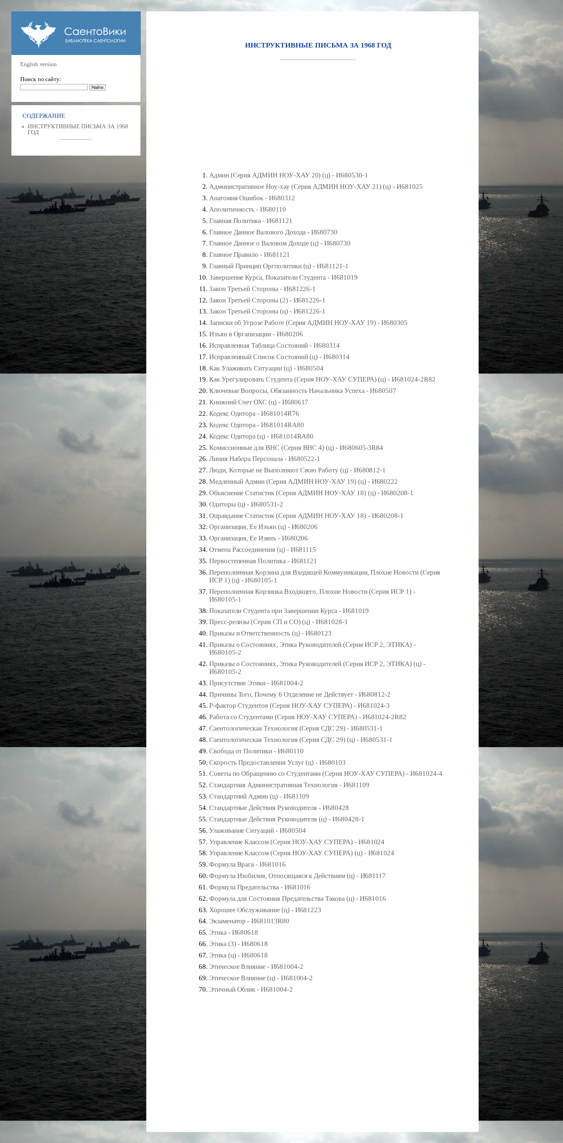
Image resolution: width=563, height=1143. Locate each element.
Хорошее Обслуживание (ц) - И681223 (265, 909)
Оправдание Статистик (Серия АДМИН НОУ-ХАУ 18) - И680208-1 (306, 515)
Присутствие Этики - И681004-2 (256, 683)
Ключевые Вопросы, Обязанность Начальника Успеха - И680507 (302, 390)
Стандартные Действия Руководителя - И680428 (279, 807)
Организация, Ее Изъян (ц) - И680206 (263, 526)
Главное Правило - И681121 (249, 254)
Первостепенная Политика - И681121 (263, 561)
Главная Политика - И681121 (251, 220)
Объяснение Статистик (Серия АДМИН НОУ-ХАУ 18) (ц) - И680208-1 (311, 492)
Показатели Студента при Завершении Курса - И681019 (289, 610)
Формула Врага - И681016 (247, 864)
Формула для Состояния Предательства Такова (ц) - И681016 (297, 898)
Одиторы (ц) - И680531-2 (246, 504)
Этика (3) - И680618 (238, 943)
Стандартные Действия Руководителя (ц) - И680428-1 (287, 819)
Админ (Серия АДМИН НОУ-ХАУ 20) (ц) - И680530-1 (288, 175)
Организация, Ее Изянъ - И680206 (258, 538)
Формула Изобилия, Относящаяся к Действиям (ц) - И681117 (297, 875)
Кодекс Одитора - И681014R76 (254, 413)
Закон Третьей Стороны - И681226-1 (262, 288)
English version (38, 64)
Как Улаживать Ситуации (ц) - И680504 (266, 368)
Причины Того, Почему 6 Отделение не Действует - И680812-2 (300, 694)
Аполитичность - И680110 (247, 209)
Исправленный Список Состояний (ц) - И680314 (279, 356)
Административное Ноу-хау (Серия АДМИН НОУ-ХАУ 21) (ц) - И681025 (316, 186)
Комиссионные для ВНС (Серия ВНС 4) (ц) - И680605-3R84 (296, 447)
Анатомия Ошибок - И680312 (252, 198)
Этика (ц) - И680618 (238, 955)
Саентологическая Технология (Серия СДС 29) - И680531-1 (296, 728)
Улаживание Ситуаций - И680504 (257, 830)
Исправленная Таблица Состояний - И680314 (274, 345)
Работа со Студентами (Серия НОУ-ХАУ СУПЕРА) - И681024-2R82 (307, 716)
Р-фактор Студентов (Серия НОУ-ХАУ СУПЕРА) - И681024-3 (299, 705)
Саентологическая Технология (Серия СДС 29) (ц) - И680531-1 (301, 739)
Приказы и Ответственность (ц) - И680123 (270, 633)
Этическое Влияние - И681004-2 (256, 966)
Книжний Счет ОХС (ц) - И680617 (259, 402)
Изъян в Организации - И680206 (256, 334)
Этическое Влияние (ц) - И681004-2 (261, 978)
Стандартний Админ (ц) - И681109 (259, 796)
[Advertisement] (318, 115)
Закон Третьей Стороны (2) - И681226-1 (267, 300)
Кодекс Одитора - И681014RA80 (256, 424)
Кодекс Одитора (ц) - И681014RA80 (261, 436)
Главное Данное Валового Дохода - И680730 (273, 232)
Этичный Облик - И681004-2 (251, 989)
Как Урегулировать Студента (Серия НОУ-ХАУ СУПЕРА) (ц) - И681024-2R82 (322, 379)
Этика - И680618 (233, 932)
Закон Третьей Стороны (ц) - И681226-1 (267, 311)
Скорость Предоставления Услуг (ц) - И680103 (277, 762)
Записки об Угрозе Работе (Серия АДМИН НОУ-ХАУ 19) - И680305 (308, 322)
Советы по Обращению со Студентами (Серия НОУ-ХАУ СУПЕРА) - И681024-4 (325, 773)
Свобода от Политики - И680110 (256, 751)
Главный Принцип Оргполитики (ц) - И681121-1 (279, 266)
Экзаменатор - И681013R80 (249, 921)
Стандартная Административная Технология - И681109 (289, 784)
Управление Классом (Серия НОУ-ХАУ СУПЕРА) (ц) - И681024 (301, 853)
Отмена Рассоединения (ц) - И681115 (262, 549)
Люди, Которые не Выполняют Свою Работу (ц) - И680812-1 (297, 470)
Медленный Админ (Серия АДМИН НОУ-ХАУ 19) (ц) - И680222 (303, 481)
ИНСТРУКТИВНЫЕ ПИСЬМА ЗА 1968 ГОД (78, 129)
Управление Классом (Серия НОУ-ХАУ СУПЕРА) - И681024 (296, 841)
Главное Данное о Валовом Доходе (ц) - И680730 (280, 243)
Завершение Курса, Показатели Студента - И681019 (283, 277)
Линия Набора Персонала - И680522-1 (264, 458)
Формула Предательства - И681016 (259, 887)
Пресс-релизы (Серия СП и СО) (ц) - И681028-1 (278, 621)
